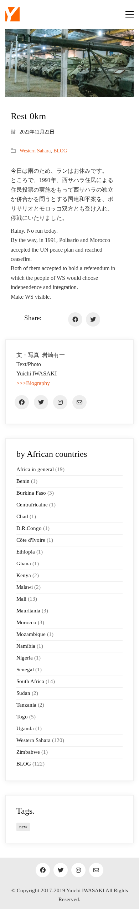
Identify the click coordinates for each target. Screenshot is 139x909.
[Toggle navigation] (129, 14)
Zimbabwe (28, 752)
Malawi (24, 587)
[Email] (79, 402)
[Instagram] (60, 402)
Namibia (25, 646)
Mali (21, 599)
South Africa (30, 681)
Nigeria (24, 658)
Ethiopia (25, 552)
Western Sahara (35, 150)
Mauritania (28, 610)
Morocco (26, 622)
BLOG (60, 150)
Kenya (23, 575)
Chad (22, 516)
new (23, 826)
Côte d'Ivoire (30, 540)
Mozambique (31, 634)
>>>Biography (33, 383)
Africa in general (35, 469)
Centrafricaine (32, 504)
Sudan (23, 693)
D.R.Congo (29, 528)
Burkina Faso (31, 493)
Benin (23, 481)
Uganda (25, 728)
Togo (22, 716)
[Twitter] (93, 319)
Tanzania (26, 705)
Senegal (25, 669)
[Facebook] (75, 319)
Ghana (23, 563)
